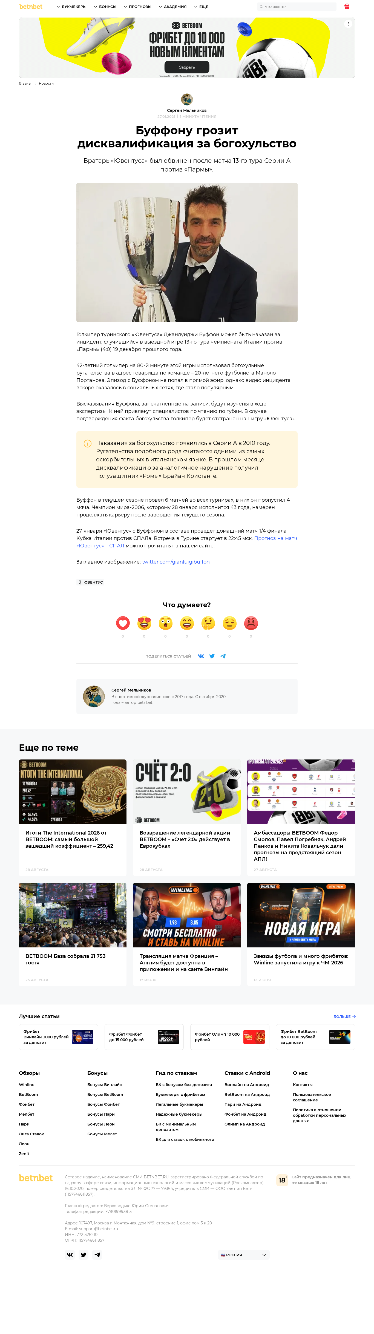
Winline (26, 1084)
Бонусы (107, 6)
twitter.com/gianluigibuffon (176, 562)
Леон (24, 1143)
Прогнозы (140, 6)
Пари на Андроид (243, 1104)
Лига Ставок (31, 1134)
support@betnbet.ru (98, 1228)
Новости (46, 83)
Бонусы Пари (101, 1114)
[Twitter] (211, 656)
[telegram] (97, 1255)
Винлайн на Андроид (247, 1084)
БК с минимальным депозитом (176, 1127)
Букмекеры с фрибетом (180, 1094)
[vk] (70, 1255)
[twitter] (83, 1255)
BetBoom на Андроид (247, 1094)
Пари (24, 1124)
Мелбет (26, 1114)
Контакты (303, 1084)
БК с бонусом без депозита (184, 1084)
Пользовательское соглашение (312, 1097)
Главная (25, 83)
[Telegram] (222, 656)
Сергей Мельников (187, 110)
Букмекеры (74, 6)
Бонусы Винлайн (104, 1084)
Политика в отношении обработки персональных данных (319, 1115)
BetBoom (28, 1094)
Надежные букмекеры (179, 1114)
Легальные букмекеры (179, 1104)
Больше (342, 1016)
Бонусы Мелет (102, 1134)
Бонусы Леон (101, 1124)
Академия (175, 6)
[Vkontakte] (200, 656)
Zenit (24, 1153)
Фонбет (26, 1104)
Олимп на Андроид (245, 1124)
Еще (203, 6)
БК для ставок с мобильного (185, 1139)
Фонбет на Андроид (245, 1114)
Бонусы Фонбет (103, 1104)
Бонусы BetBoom (105, 1094)
